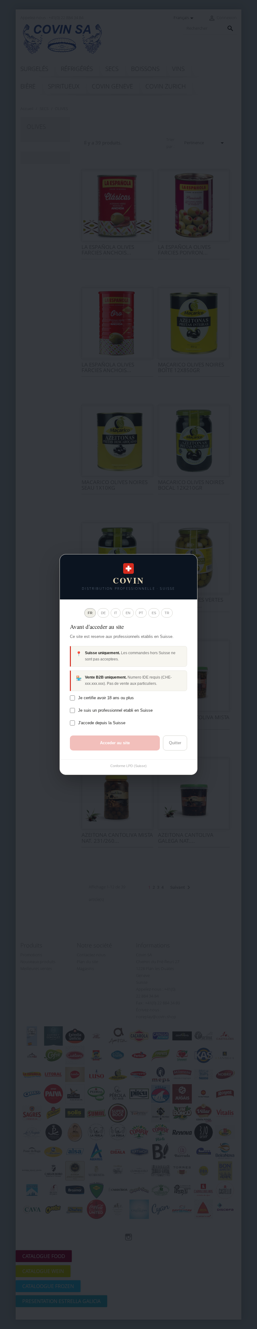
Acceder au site (115, 742)
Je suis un (115, 710)
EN (128, 613)
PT (141, 613)
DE (103, 613)
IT (115, 613)
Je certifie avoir (106, 697)
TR (167, 613)
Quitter (175, 742)
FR (90, 613)
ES (154, 613)
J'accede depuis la (101, 722)
